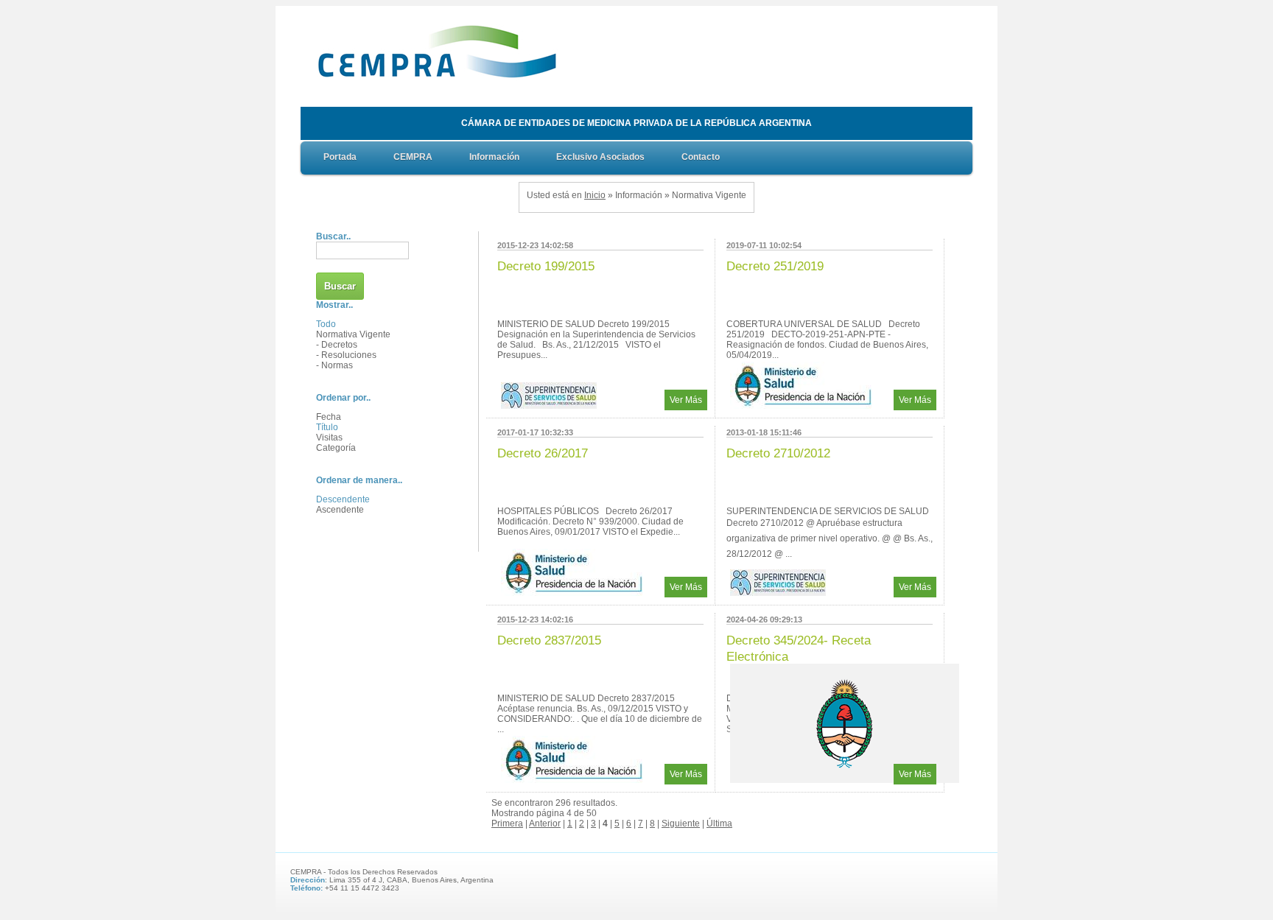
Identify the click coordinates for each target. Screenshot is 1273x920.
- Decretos (336, 345)
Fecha (328, 417)
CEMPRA (412, 157)
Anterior (545, 823)
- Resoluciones (346, 355)
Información (494, 157)
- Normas (334, 365)
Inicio (595, 195)
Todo (326, 324)
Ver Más (686, 400)
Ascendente (340, 510)
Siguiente (681, 823)
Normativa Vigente (353, 334)
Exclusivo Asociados (600, 157)
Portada (340, 157)
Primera (507, 823)
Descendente (343, 499)
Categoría (336, 448)
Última (719, 823)
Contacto (700, 157)
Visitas (329, 437)
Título (327, 427)
